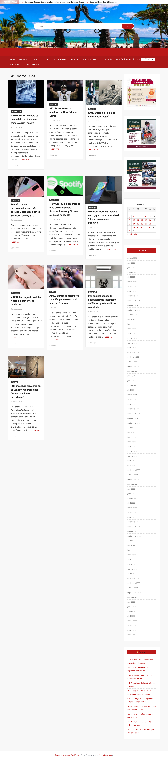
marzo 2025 (132, 338)
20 (146, 224)
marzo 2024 (132, 395)
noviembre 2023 (133, 414)
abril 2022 (131, 503)
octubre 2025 (132, 305)
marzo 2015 (132, 635)
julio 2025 (131, 319)
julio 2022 (131, 489)
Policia (35, 65)
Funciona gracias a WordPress (67, 755)
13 (146, 220)
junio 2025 (131, 324)
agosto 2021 (132, 541)
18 (138, 224)
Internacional (60, 59)
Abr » (136, 234)
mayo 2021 (131, 555)
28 (150, 227)
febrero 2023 (132, 456)
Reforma (143, 652)
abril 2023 (131, 447)
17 (134, 224)
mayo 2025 (131, 329)
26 (142, 227)
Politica (23, 59)
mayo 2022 (131, 498)
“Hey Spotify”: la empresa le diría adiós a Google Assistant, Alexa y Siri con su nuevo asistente (64, 209)
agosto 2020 (132, 597)
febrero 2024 (132, 399)
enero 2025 (131, 348)
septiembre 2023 (134, 423)
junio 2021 (131, 550)
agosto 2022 (132, 484)
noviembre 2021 (133, 527)
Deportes (35, 59)
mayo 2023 (131, 442)
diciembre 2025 (133, 296)
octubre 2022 (132, 475)
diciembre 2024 (133, 352)
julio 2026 (131, 263)
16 (129, 224)
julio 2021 (131, 545)
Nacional (75, 59)
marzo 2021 (132, 564)
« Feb (129, 234)
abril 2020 (131, 616)
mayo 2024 (131, 385)
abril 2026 (131, 277)
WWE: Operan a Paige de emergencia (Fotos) (101, 114)
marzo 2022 (132, 508)
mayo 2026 (131, 272)
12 (142, 220)
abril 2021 (131, 559)
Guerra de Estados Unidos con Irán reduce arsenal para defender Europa (36, 2)
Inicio (12, 59)
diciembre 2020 (133, 578)
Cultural (14, 65)
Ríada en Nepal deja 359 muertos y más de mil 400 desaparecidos (98, 2)
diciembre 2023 (133, 409)
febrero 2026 (132, 286)
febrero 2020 (132, 625)
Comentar (15, 165)
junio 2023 (131, 437)
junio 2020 (131, 607)
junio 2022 (131, 494)
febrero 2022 (132, 512)
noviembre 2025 (133, 301)
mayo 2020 (131, 611)
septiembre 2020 (134, 593)
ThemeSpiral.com (105, 755)
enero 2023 (131, 461)
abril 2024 (131, 390)
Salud (26, 65)
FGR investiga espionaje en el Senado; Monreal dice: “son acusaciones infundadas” (26, 391)
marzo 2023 (132, 451)
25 (138, 227)
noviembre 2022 (133, 470)
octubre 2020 (132, 588)
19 (142, 224)
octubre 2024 (132, 362)
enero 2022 (131, 517)
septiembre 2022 (134, 479)
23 (129, 227)
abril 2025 (131, 333)
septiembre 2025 (134, 310)
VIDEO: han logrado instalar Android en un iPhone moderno (26, 300)
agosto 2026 (132, 258)
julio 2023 (131, 432)
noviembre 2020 (133, 583)
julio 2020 (131, 602)
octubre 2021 (132, 531)
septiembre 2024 (134, 366)
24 (134, 227)
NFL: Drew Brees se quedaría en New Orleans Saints (63, 112)
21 (150, 224)
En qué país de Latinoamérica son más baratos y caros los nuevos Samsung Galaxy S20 (25, 210)
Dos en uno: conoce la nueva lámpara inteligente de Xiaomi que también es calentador (102, 301)
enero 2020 (131, 630)
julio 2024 (131, 376)
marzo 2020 (132, 621)
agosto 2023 (132, 428)
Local (46, 59)
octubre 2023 (132, 418)
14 (150, 220)
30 (129, 231)
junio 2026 (131, 268)
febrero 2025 (132, 343)
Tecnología (106, 59)
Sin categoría (16, 111)
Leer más (25, 159)
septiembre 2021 (134, 536)
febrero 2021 (132, 569)
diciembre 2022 (133, 465)
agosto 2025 (132, 315)
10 (134, 220)
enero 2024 (131, 404)
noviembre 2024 (133, 357)
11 (138, 220)
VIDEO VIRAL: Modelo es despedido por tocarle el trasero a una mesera (24, 119)
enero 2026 (131, 291)
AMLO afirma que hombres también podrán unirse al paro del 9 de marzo (64, 299)
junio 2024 (131, 381)
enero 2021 (131, 574)
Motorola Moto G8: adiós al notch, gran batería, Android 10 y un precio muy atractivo (103, 217)
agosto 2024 (132, 371)
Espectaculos (90, 59)
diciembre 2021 (133, 522)
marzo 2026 (132, 282)
